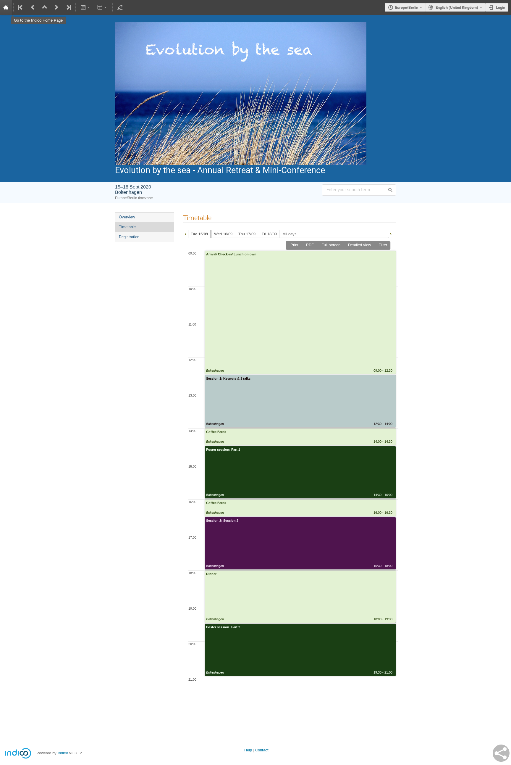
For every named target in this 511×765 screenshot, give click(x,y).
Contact (262, 750)
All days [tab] (290, 233)
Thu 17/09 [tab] (247, 233)
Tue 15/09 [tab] (199, 234)
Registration (129, 237)
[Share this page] (501, 753)
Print (294, 244)
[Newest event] (68, 7)
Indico (63, 753)
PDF (310, 244)
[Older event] (33, 7)
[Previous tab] (185, 233)
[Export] (85, 7)
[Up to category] (45, 7)
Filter (383, 244)
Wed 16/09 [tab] (223, 233)
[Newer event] (56, 7)
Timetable (127, 227)
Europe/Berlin (406, 7)
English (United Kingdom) (457, 7)
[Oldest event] (21, 7)
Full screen (330, 244)
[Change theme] (102, 7)
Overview (127, 217)
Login (500, 7)
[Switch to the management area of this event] (120, 7)
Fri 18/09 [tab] (269, 233)
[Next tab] (390, 233)
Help (248, 750)
